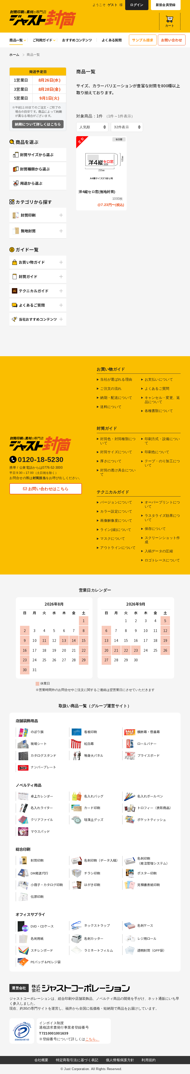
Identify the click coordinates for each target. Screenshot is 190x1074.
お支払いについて (159, 379)
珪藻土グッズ (93, 819)
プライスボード (148, 755)
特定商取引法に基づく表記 (77, 1060)
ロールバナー (147, 743)
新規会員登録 (166, 5)
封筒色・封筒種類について (118, 441)
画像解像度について (116, 520)
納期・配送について (116, 398)
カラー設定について (116, 511)
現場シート (39, 743)
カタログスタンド (43, 755)
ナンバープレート (43, 767)
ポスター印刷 (147, 873)
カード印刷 (92, 807)
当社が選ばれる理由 (116, 379)
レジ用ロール (147, 938)
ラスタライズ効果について (162, 518)
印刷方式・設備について (162, 441)
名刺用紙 (37, 938)
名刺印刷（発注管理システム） (153, 861)
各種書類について (159, 411)
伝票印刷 (37, 896)
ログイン (136, 5)
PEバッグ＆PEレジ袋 (46, 962)
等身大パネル (93, 755)
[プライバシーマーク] (21, 1031)
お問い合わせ (171, 39)
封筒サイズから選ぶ (36, 154)
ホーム (14, 54)
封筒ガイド (28, 276)
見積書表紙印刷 (148, 884)
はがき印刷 (92, 884)
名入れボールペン (150, 796)
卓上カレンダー (42, 796)
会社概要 (41, 1060)
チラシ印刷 (92, 873)
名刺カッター (93, 938)
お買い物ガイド (32, 262)
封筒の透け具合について (118, 472)
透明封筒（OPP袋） (151, 950)
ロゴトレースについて (162, 560)
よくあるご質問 (32, 305)
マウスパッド (40, 831)
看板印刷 (90, 731)
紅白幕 (89, 743)
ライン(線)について (115, 530)
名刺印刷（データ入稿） (101, 860)
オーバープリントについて (162, 504)
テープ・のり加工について (162, 463)
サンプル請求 (142, 39)
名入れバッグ (93, 796)
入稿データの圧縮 (159, 551)
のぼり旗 (37, 731)
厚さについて (110, 461)
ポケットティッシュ (151, 819)
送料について (110, 407)
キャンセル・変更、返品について (162, 400)
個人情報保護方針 (120, 1060)
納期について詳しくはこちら (38, 124)
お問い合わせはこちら (48, 489)
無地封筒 (28, 230)
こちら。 (92, 1039)
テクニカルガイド (33, 290)
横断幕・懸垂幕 (148, 731)
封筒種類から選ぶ (35, 168)
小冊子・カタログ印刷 (47, 884)
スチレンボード (42, 950)
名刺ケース (145, 925)
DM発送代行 (39, 873)
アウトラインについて (118, 548)
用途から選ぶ (31, 183)
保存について (155, 529)
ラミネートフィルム (98, 950)
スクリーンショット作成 (162, 540)
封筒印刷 (28, 215)
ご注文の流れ (110, 388)
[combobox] (92, 127)
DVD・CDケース (42, 926)
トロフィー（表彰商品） (155, 807)
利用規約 (149, 1060)
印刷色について (157, 452)
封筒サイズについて (116, 452)
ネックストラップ (97, 925)
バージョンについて (116, 502)
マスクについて (112, 538)
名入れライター (42, 807)
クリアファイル (42, 819)
